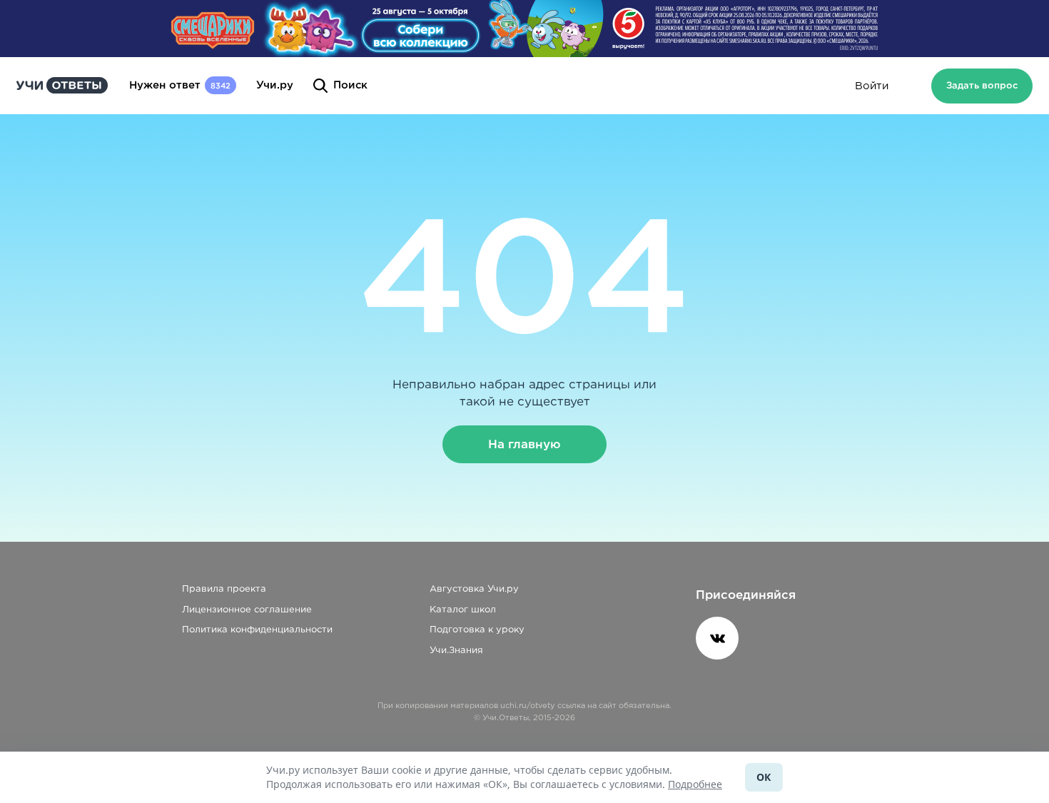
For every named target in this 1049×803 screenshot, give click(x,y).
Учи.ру (274, 85)
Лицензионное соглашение (247, 610)
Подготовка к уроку (477, 630)
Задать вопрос (982, 86)
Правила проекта (224, 589)
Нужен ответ (179, 85)
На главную (524, 444)
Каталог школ (463, 610)
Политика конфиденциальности (257, 630)
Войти (871, 86)
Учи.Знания (456, 651)
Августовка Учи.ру (474, 589)
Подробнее (695, 784)
